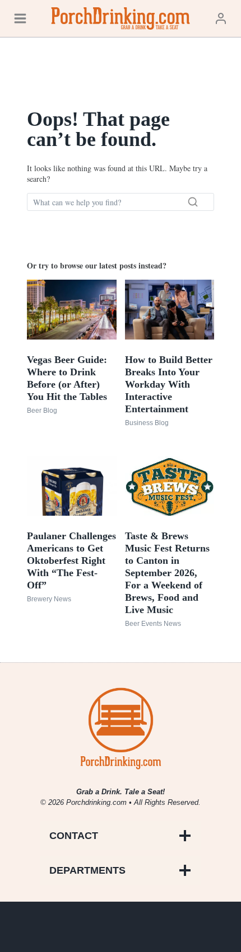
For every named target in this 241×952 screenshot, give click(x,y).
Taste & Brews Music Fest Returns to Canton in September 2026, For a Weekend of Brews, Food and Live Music (167, 572)
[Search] (192, 201)
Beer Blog (42, 410)
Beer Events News (153, 624)
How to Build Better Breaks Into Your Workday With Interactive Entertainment (168, 384)
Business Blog (147, 423)
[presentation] (72, 309)
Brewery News (49, 599)
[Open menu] (20, 18)
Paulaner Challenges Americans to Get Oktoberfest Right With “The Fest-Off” (71, 560)
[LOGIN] (221, 18)
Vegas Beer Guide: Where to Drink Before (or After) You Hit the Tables (67, 378)
